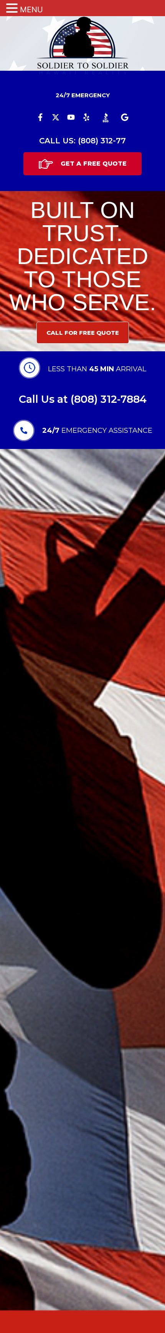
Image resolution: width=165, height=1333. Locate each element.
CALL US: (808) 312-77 (82, 140)
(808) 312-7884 (109, 399)
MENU (31, 9)
